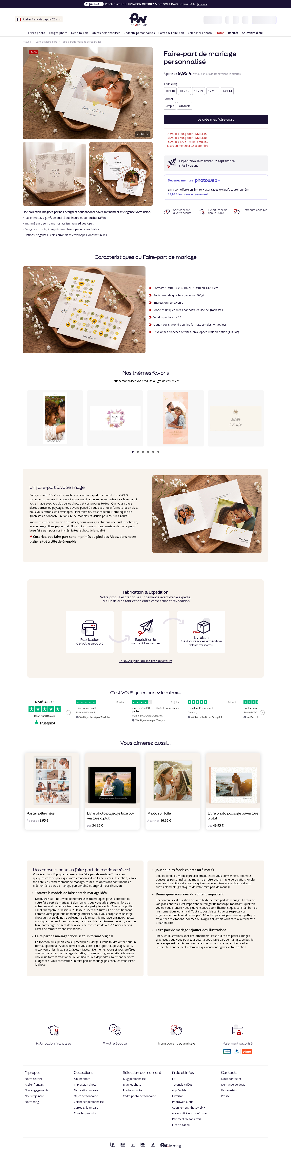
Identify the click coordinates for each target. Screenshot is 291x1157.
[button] (132, 451)
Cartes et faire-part (46, 41)
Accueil (27, 41)
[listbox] (216, 91)
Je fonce (202, 4)
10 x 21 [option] (198, 91)
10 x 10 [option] (170, 91)
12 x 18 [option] (213, 91)
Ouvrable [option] (184, 106)
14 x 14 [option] (227, 91)
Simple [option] (169, 106)
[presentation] (259, 422)
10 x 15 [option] (184, 91)
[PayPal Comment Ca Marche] (237, 1053)
